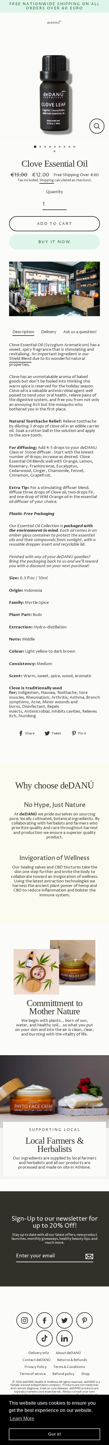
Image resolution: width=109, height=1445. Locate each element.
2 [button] (40, 147)
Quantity (54, 192)
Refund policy (63, 1374)
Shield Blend (20, 358)
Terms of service (33, 1374)
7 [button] (65, 147)
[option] (54, 86)
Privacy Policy (36, 1367)
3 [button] (45, 147)
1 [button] (35, 147)
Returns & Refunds (72, 1360)
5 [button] (55, 147)
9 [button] (74, 147)
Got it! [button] (54, 1434)
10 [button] (55, 151)
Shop (85, 1374)
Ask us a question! (80, 332)
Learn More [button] (22, 1418)
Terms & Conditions (69, 1367)
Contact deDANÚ (36, 1360)
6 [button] (60, 147)
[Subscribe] (88, 1256)
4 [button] (50, 147)
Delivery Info (38, 1353)
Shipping (46, 180)
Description (23, 332)
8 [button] (69, 147)
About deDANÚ (68, 1353)
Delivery (48, 332)
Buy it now (54, 242)
